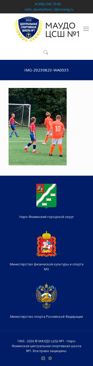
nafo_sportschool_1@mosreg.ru (49, 9)
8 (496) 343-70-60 (48, 4)
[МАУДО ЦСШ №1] (46, 29)
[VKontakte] (43, 358)
